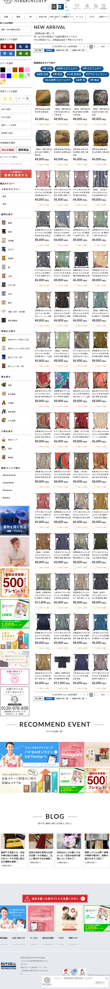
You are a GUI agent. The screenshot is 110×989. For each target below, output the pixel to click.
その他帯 (11, 421)
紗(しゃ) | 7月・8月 (15, 366)
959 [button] (103, 47)
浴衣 (9, 294)
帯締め (10, 458)
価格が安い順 (62, 50)
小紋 (9, 276)
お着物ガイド (67, 17)
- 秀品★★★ (6, 490)
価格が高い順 (78, 50)
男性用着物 (12, 321)
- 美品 (3, 196)
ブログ (92, 17)
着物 (18, 17)
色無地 (10, 259)
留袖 (9, 232)
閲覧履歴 (103, 9)
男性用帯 (11, 412)
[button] (80, 47)
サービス (79, 17)
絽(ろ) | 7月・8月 (14, 358)
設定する (99, 983)
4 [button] (94, 47)
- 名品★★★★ (7, 483)
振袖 (9, 223)
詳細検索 (59, 6)
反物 (9, 449)
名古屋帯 (11, 394)
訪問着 (10, 241)
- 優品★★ (5, 498)
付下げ (10, 250)
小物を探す (7, 431)
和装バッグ (12, 440)
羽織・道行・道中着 (16, 312)
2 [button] (87, 47)
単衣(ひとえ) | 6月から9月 (18, 349)
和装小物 (43, 17)
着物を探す (7, 214)
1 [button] (84, 47)
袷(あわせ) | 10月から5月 (18, 340)
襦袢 (9, 303)
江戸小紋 (11, 285)
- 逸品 (3, 204)
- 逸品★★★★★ (8, 475)
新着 (6, 17)
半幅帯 (10, 403)
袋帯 (9, 385)
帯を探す (6, 377)
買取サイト (104, 17)
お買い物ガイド (55, 18)
